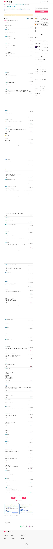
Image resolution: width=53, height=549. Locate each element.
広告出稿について (6, 538)
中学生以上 (36, 90)
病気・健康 (36, 73)
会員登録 (43, 1)
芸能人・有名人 (44, 69)
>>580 (6, 321)
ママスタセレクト (23, 535)
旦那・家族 (36, 71)
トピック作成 (42, 11)
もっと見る (41, 34)
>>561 (6, 487)
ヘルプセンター (6, 535)
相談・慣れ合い (44, 79)
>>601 (6, 89)
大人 (35, 81)
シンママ (43, 90)
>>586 (6, 220)
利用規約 (12, 535)
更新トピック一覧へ (19, 500)
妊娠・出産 (43, 86)
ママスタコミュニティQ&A (8, 523)
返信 (6, 40)
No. (6, 22)
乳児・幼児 (36, 88)
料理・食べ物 (44, 71)
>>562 (6, 385)
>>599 (6, 121)
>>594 (6, 128)
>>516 (6, 233)
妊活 (35, 86)
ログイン (46, 1)
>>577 (6, 363)
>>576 (6, 371)
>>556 (6, 329)
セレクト (36, 95)
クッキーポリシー (13, 538)
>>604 (6, 82)
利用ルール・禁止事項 (7, 522)
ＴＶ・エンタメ (37, 69)
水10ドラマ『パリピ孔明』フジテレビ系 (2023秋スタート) (16, 9)
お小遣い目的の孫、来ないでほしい (11, 6)
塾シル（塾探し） (23, 538)
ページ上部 (26, 544)
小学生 (43, 88)
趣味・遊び (36, 79)
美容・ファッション (44, 74)
